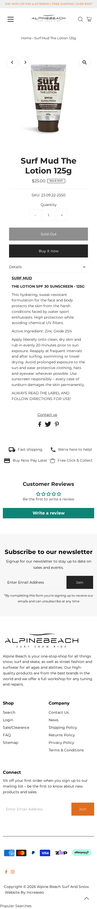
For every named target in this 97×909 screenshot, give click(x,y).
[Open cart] (89, 19)
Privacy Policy (61, 742)
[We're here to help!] (53, 451)
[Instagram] (13, 872)
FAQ (7, 735)
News (53, 720)
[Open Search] (80, 19)
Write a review (49, 513)
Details (15, 267)
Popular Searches (16, 906)
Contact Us (59, 712)
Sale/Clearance (16, 727)
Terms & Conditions (66, 750)
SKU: (36, 195)
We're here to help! (75, 449)
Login (8, 720)
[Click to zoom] (85, 62)
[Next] (25, 62)
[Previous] (12, 62)
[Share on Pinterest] (57, 425)
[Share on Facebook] (40, 425)
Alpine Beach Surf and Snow (63, 887)
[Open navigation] (14, 19)
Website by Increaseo (24, 892)
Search (9, 712)
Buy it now (48, 251)
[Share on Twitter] (48, 425)
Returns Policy (62, 735)
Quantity (49, 205)
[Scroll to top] (86, 898)
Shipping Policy (63, 727)
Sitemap (10, 742)
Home (26, 38)
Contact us (47, 415)
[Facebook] (6, 872)
